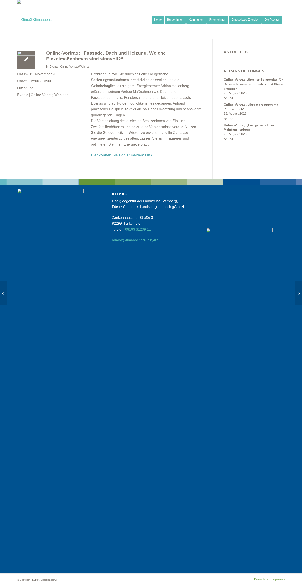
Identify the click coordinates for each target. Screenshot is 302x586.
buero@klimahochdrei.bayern (135, 240)
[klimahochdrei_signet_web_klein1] (35, 19)
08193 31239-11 (138, 229)
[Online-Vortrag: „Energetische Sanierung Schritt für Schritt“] (298, 293)
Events (53, 66)
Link (148, 155)
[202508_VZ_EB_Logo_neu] (26, 60)
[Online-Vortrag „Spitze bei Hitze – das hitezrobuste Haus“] (3, 293)
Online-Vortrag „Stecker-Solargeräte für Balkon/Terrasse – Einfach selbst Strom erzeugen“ (253, 84)
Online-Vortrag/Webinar (75, 66)
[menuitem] (158, 19)
